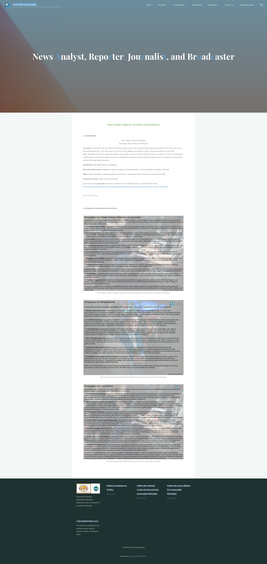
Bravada (132, 556)
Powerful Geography (24, 4)
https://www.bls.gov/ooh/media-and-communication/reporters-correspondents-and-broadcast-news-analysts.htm (125, 186)
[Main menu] (261, 5)
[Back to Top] (259, 556)
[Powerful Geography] (7, 5)
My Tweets (111, 494)
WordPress (142, 556)
